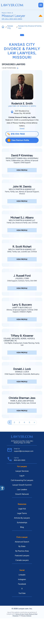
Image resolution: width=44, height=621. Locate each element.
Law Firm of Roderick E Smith (22, 106)
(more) (22, 128)
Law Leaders (22, 489)
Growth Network (22, 494)
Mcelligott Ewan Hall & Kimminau (22, 158)
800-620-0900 (16, 19)
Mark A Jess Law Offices (22, 401)
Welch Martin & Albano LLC (22, 189)
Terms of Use (19, 614)
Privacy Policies (26, 616)
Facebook (22, 584)
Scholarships (22, 522)
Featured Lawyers (22, 555)
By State (22, 546)
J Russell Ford (22, 278)
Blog (22, 527)
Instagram (22, 579)
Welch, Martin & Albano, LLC (22, 249)
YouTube (22, 593)
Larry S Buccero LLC (22, 307)
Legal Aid (22, 509)
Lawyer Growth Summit (22, 485)
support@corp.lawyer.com (23, 451)
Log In (22, 476)
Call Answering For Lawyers (22, 480)
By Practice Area (22, 551)
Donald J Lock (22, 372)
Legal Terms (22, 513)
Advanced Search (22, 542)
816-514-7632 (18, 134)
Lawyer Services (22, 471)
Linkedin (22, 575)
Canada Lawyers (22, 560)
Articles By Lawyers (22, 518)
